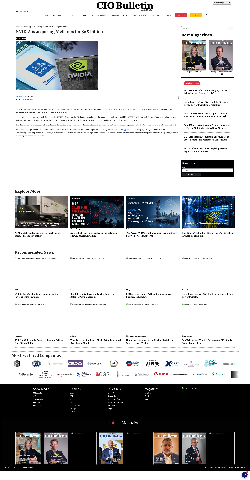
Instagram (39, 399)
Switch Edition (21, 11)
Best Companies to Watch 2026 (110, 447)
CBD (16, 290)
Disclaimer (217, 467)
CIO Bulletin (20, 96)
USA (72, 402)
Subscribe (192, 175)
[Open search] (206, 15)
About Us (111, 393)
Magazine (115, 15)
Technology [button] (57, 15)
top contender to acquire (63, 109)
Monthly (148, 393)
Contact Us (112, 396)
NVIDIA (40, 109)
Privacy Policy (208, 467)
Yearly (147, 396)
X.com (37, 396)
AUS (71, 399)
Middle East (75, 405)
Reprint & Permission (227, 467)
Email (184, 167)
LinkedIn (38, 393)
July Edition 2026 (83, 447)
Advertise (111, 405)
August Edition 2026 (194, 72)
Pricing (237, 467)
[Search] (230, 28)
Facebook (39, 402)
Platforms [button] (70, 15)
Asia (72, 393)
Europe (73, 409)
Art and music (187, 290)
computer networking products (119, 130)
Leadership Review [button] (139, 15)
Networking (38, 27)
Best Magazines (196, 35)
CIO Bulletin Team (27, 99)
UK (71, 396)
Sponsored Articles (115, 402)
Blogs (72, 290)
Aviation (73, 336)
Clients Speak (156, 15)
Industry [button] (82, 15)
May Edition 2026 (194, 447)
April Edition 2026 (221, 447)
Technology (27, 27)
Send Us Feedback (115, 399)
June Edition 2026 (138, 447)
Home (46, 15)
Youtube (38, 405)
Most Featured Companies (36, 355)
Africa (72, 412)
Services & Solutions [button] (99, 15)
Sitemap (242, 467)
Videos (125, 15)
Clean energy (187, 336)
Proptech (18, 336)
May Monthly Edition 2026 (166, 447)
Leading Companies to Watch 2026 (56, 447)
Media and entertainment (136, 336)
